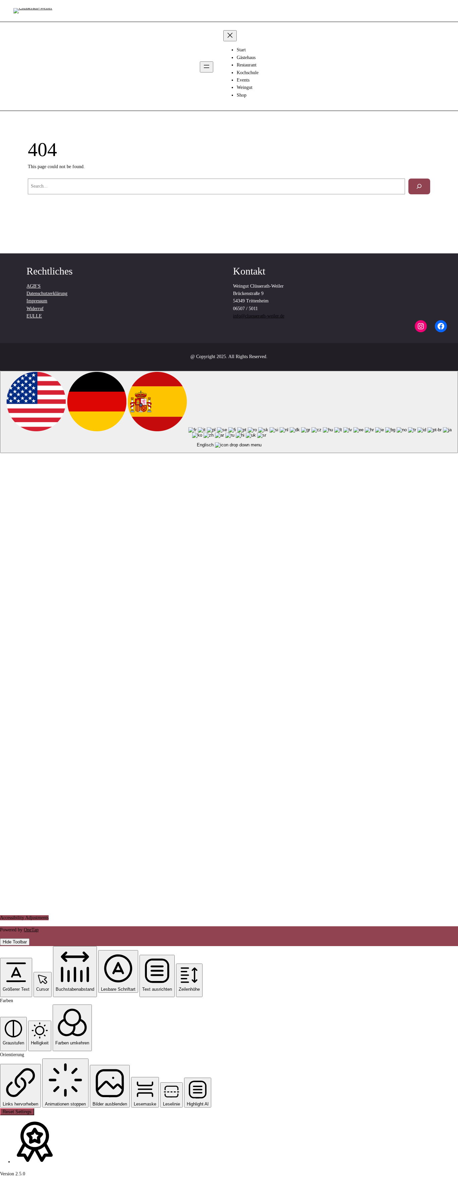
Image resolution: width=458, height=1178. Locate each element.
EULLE (34, 315)
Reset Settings (17, 1111)
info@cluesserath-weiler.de (258, 315)
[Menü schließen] (230, 35)
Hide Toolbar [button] (15, 941)
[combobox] (229, 412)
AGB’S (33, 286)
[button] (16, 977)
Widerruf (35, 308)
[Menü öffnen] (206, 66)
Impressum (36, 300)
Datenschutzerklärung (46, 293)
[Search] (419, 186)
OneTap (31, 929)
